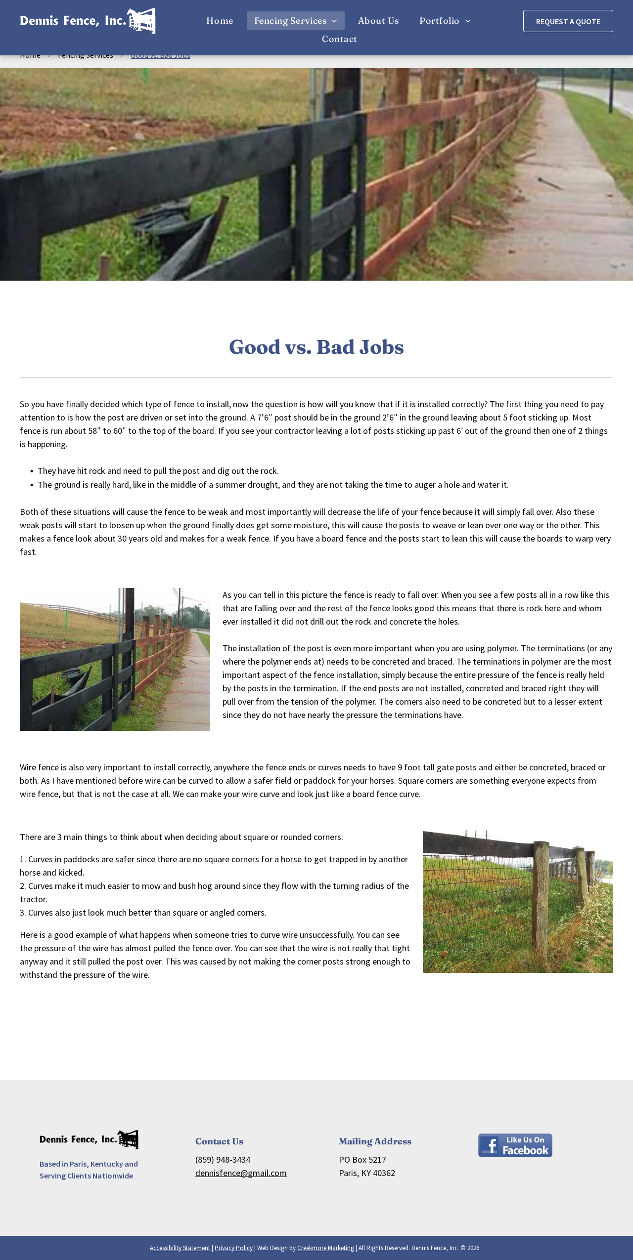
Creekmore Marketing (325, 1248)
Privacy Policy (234, 1248)
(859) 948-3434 (222, 1159)
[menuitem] (222, 20)
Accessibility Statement (180, 1248)
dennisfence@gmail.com (241, 1172)
